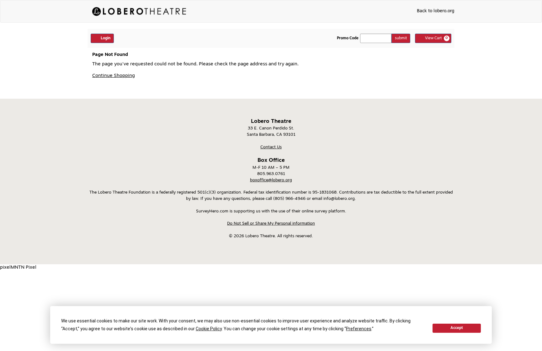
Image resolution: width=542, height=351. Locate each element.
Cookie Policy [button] (209, 328)
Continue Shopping (113, 76)
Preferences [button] (358, 328)
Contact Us (271, 147)
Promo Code (348, 38)
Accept (456, 328)
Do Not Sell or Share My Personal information (271, 224)
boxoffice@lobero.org (271, 180)
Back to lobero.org (435, 11)
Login (105, 38)
